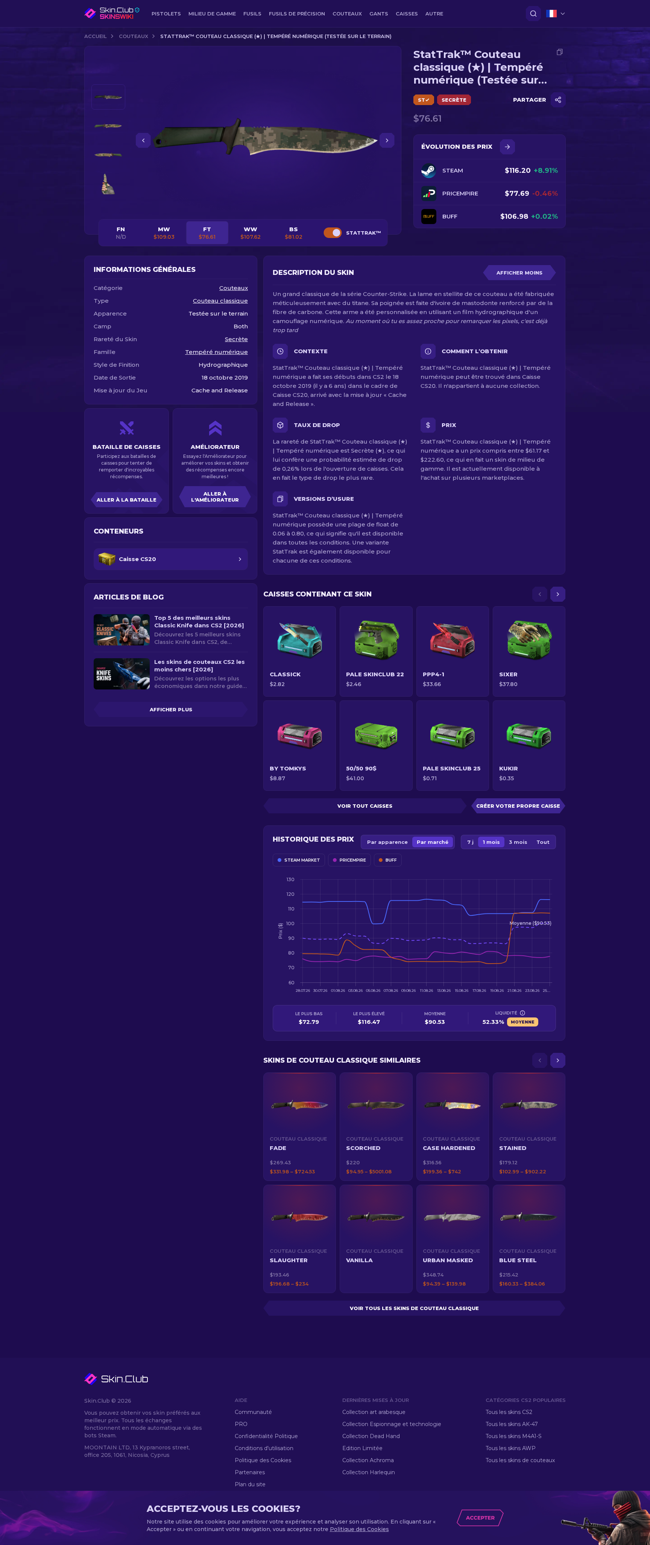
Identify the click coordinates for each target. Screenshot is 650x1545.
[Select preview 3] (108, 155)
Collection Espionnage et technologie (391, 1424)
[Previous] (539, 594)
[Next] (557, 594)
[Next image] (387, 140)
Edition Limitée (362, 1448)
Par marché (432, 842)
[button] (300, 1126)
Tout (543, 842)
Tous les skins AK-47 (512, 1424)
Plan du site (250, 1484)
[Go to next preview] (108, 205)
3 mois (518, 842)
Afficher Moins (519, 273)
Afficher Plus (171, 709)
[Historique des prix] (507, 146)
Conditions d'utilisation (264, 1448)
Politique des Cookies (263, 1460)
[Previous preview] (108, 75)
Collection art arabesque (373, 1412)
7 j (470, 842)
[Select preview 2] (108, 126)
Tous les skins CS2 (509, 1412)
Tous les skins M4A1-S (514, 1436)
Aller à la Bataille (126, 500)
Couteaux (133, 36)
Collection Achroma (368, 1460)
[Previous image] (143, 140)
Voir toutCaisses (364, 806)
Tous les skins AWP (511, 1448)
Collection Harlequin (368, 1472)
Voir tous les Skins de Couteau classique (414, 1308)
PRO (241, 1424)
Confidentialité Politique (266, 1436)
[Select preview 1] (108, 97)
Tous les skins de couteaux (520, 1460)
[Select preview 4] (108, 184)
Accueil (95, 36)
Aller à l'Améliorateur (215, 497)
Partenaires (250, 1472)
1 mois (491, 842)
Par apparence (387, 842)
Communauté (253, 1412)
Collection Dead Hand (371, 1436)
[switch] (332, 232)
